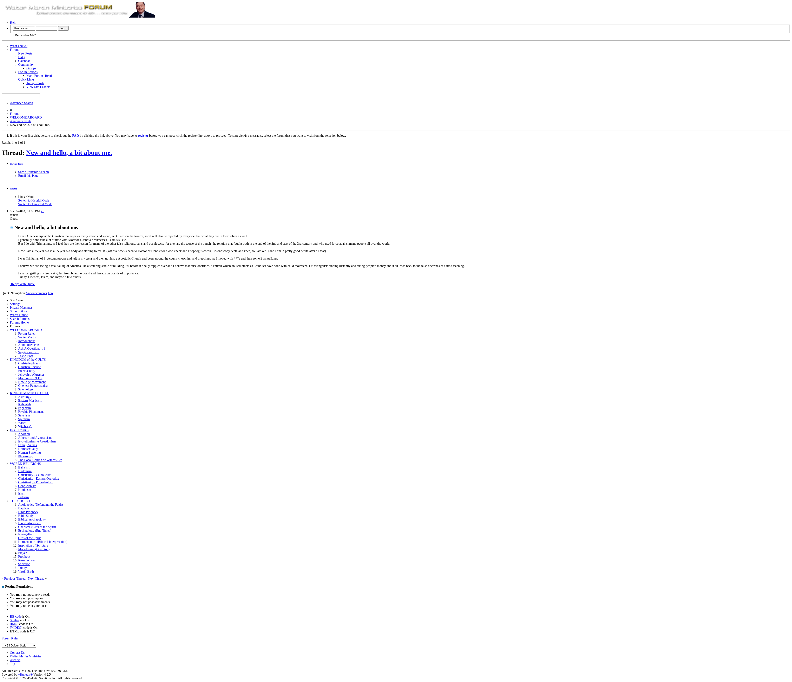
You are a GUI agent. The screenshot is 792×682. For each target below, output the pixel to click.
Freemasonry (26, 370)
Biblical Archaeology (32, 519)
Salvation (24, 564)
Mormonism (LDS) (30, 378)
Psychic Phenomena (31, 411)
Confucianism (27, 486)
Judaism (23, 497)
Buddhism (25, 471)
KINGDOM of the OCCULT (29, 393)
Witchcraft (25, 426)
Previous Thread (15, 578)
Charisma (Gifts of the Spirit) (37, 527)
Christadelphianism (30, 363)
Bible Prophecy (28, 512)
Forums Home (19, 322)
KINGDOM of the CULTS (28, 359)
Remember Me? (25, 35)
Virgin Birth (26, 571)
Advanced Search (21, 103)
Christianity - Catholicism (34, 475)
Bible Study (26, 515)
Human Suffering (29, 452)
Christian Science (29, 367)
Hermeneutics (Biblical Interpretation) (42, 541)
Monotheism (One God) (34, 549)
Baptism (23, 508)
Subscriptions (18, 311)
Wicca (22, 423)
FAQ (21, 57)
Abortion (24, 434)
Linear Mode (26, 196)
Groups (31, 68)
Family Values (27, 445)
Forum (14, 49)
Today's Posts (35, 83)
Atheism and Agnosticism (35, 437)
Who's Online (19, 315)
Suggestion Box (28, 352)
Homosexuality (28, 449)
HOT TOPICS (19, 430)
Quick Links (26, 79)
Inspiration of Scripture (33, 545)
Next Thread (36, 578)
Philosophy (25, 456)
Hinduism (24, 489)
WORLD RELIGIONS (25, 463)
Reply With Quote (22, 284)
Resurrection (26, 560)
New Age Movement (32, 382)
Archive (15, 660)
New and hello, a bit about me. (69, 152)
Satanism (24, 415)
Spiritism (24, 419)
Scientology (26, 389)
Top (50, 293)
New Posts (25, 53)
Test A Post (25, 356)
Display (13, 188)
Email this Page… (30, 175)
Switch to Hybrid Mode (33, 200)
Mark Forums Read (39, 75)
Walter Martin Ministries (25, 656)
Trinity (22, 567)
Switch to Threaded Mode (35, 204)
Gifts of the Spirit (29, 538)
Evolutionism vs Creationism (37, 441)
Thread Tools (16, 163)
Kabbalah (24, 404)
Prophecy (24, 556)
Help (13, 22)
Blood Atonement (29, 523)
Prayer (22, 553)
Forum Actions (28, 72)
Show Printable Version (33, 172)
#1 (42, 211)
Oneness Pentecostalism (33, 385)
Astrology (24, 397)
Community (26, 64)
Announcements (20, 121)
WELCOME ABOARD (26, 117)
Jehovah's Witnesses (31, 374)
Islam (21, 493)
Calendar (24, 61)
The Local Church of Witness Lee (40, 460)
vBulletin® (25, 674)
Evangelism (25, 534)
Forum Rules (26, 333)
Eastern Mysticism (30, 400)
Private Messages (21, 307)
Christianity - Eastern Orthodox (38, 478)
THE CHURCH (21, 501)
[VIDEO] (16, 627)
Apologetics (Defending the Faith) (40, 504)
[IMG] (14, 624)
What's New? (18, 46)
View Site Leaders (38, 87)
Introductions (26, 341)
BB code (15, 616)
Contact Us (17, 652)
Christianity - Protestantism (35, 482)
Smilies (14, 620)
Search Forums (19, 318)
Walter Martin (27, 337)
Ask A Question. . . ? (31, 348)
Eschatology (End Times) (34, 530)
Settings (15, 304)
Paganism (24, 408)
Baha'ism (24, 467)
